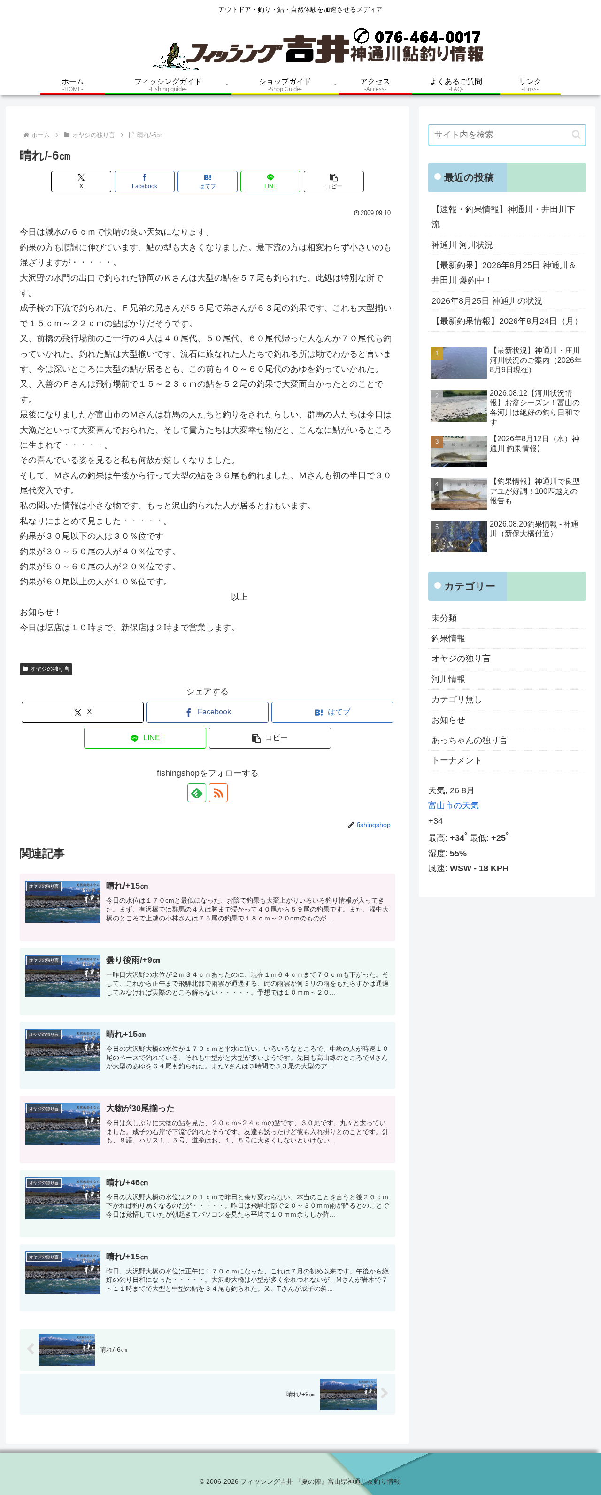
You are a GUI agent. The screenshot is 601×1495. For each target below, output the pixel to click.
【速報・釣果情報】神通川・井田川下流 (503, 217)
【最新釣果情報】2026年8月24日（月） (507, 321)
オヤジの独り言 (49, 669)
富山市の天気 (453, 805)
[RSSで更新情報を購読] (218, 792)
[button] (334, 181)
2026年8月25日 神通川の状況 (487, 301)
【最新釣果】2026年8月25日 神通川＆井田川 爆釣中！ (504, 273)
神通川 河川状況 (462, 245)
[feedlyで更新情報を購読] (196, 792)
